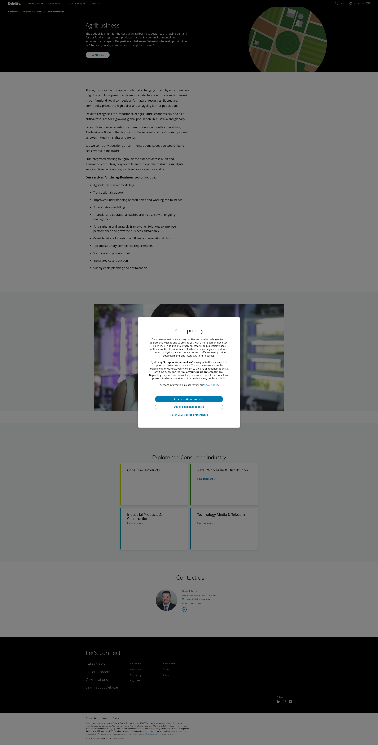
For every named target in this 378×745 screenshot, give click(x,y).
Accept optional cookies (189, 399)
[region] (189, 372)
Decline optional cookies (189, 406)
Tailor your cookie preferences (189, 414)
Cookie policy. (211, 385)
